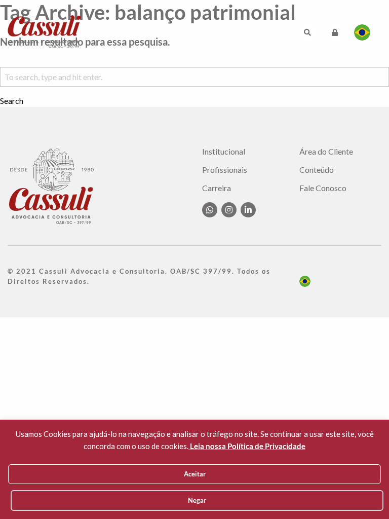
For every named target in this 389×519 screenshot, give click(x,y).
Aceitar (195, 474)
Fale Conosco (322, 188)
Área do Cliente (326, 151)
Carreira (216, 188)
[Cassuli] (45, 31)
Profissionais (224, 170)
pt (304, 281)
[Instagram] (229, 209)
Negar (197, 500)
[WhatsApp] (209, 209)
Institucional (223, 151)
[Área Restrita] (335, 32)
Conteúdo (316, 170)
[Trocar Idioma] (362, 32)
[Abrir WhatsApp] (363, 493)
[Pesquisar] (307, 32)
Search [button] (11, 101)
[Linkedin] (248, 209)
